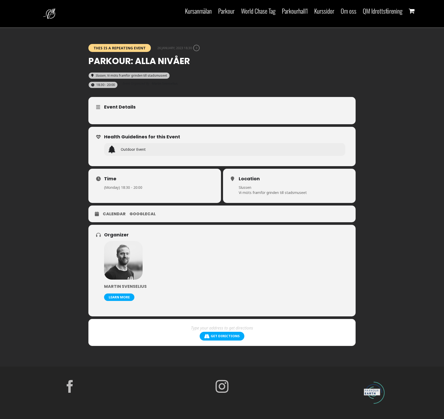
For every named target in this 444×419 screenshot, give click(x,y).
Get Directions (225, 336)
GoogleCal (143, 214)
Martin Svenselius (125, 286)
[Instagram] (222, 386)
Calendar (114, 214)
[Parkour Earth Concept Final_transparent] (374, 382)
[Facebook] (69, 386)
